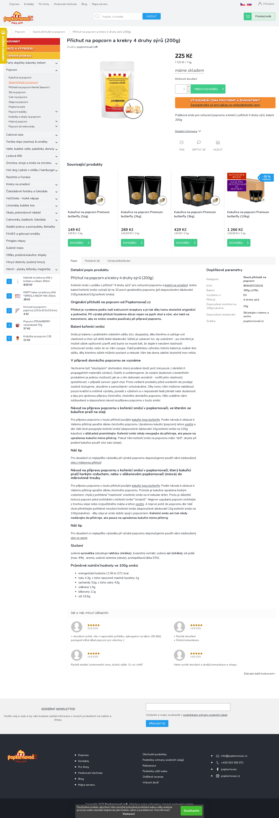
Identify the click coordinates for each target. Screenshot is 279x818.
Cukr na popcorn (18, 97)
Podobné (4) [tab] (92, 261)
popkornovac (229, 769)
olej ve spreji (79, 538)
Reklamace (149, 765)
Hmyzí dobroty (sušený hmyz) (25, 262)
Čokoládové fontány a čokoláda (26, 191)
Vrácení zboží (151, 782)
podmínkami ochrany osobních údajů (205, 715)
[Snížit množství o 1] (189, 91)
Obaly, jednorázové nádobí (23, 212)
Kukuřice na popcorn (20, 77)
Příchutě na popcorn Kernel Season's (29, 87)
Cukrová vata (14, 135)
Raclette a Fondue (18, 177)
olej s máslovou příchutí (86, 462)
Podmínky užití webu (155, 771)
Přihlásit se (157, 723)
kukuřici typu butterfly (146, 420)
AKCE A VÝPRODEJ (20, 49)
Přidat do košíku (206, 89)
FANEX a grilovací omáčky (23, 234)
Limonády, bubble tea (20, 205)
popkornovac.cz (230, 776)
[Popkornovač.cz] (242, 4)
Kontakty (29, 4)
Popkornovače (17, 107)
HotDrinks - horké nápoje (22, 198)
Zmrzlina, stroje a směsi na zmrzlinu (28, 163)
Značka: (82, 47)
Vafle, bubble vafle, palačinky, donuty (30, 149)
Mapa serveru (99, 4)
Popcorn (11, 70)
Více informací (162, 810)
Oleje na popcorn (18, 102)
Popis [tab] (74, 261)
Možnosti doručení (186, 79)
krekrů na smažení (176, 285)
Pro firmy (44, 4)
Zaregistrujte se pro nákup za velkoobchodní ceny (225, 105)
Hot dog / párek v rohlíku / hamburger (30, 170)
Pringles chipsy (16, 241)
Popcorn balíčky (18, 112)
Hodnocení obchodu (65, 4)
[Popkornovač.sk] (249, 4)
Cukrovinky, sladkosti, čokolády (26, 220)
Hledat (151, 16)
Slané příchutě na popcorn (23, 82)
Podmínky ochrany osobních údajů (163, 760)
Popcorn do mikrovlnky (22, 126)
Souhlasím (191, 811)
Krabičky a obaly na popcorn (25, 117)
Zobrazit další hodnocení (259, 673)
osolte (189, 424)
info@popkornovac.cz (234, 756)
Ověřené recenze (153, 777)
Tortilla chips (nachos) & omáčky (27, 142)
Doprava (14, 4)
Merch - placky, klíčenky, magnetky (28, 269)
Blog (84, 4)
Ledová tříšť (14, 156)
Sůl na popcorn (17, 92)
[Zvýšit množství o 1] (189, 87)
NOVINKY (13, 41)
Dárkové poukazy (18, 56)
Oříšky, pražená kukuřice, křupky (26, 255)
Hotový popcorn (18, 121)
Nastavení (129, 814)
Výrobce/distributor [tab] (119, 261)
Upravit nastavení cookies (177, 804)
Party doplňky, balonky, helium (26, 63)
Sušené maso (15, 248)
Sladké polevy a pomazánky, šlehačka (30, 227)
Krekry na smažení (18, 184)
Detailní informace (186, 131)
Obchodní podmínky (155, 754)
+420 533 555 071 (232, 762)
